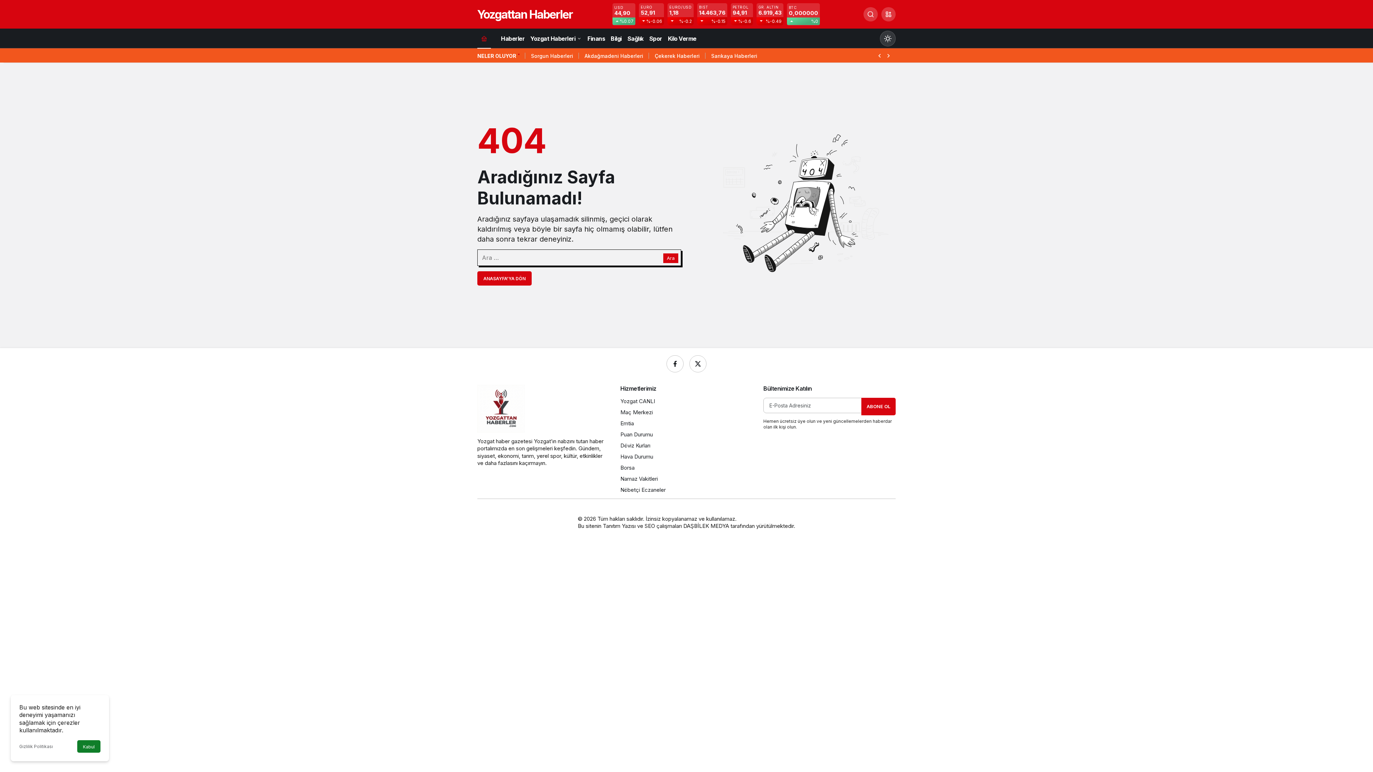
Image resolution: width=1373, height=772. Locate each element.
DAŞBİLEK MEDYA (706, 526)
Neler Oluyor (496, 56)
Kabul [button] (89, 746)
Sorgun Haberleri (552, 56)
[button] (888, 14)
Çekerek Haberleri (677, 56)
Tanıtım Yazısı (619, 526)
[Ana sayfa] (484, 38)
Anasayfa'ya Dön (504, 278)
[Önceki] (879, 55)
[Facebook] (675, 363)
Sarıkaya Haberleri (734, 56)
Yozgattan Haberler (524, 14)
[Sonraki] (888, 55)
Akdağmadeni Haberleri (614, 56)
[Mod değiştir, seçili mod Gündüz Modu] (888, 38)
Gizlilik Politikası (36, 746)
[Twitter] (698, 363)
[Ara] (870, 14)
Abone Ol (878, 406)
